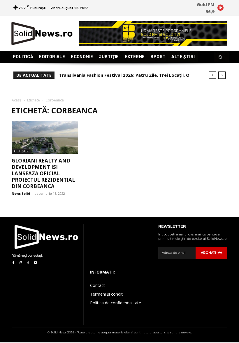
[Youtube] (35, 263)
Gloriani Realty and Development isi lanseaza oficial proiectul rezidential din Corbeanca (43, 173)
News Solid (21, 193)
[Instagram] (20, 263)
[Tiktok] (28, 263)
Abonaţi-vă (211, 253)
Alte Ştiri (21, 151)
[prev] (212, 75)
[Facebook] (13, 263)
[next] (222, 75)
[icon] (220, 8)
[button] (220, 57)
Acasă (17, 100)
